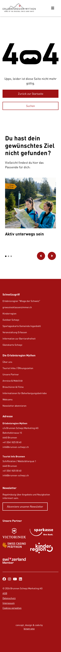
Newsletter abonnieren (14, 405)
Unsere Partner (11, 374)
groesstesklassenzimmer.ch (17, 307)
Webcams (8, 399)
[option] (30, 208)
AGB (5, 593)
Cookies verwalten (12, 608)
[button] (5, 256)
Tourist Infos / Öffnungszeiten (18, 368)
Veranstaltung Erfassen (15, 332)
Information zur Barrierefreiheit (19, 338)
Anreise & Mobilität (13, 380)
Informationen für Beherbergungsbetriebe (25, 393)
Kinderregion (9, 313)
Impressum (9, 603)
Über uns (7, 361)
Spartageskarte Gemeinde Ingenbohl (22, 326)
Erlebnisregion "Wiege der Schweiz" (21, 301)
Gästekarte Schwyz (12, 344)
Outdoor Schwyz (11, 319)
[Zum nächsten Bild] (52, 256)
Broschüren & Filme (13, 386)
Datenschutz (9, 598)
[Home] (20, 8)
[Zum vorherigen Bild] (41, 256)
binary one (29, 628)
